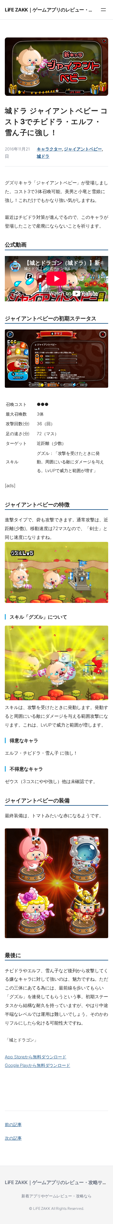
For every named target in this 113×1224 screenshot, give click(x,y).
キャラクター (49, 149)
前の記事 (13, 1124)
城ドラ (43, 156)
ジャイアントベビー (83, 149)
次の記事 (13, 1138)
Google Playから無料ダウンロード (37, 1065)
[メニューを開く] (103, 10)
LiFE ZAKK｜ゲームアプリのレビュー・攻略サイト (58, 10)
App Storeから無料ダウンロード (35, 1056)
